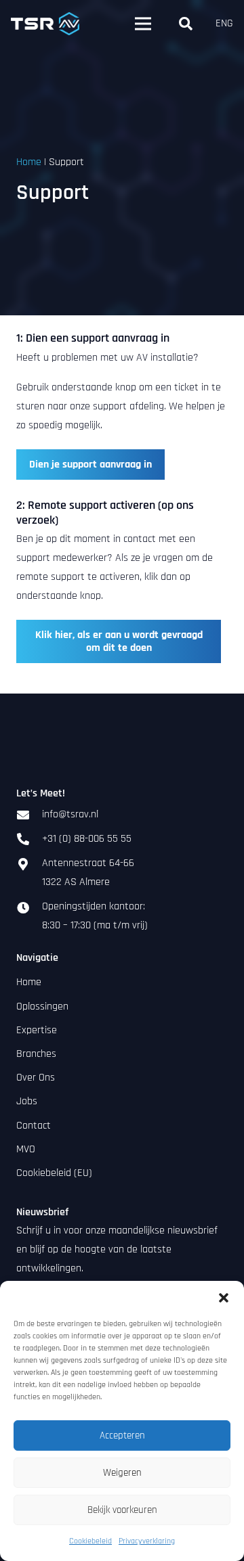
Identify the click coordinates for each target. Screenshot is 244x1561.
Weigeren (122, 1472)
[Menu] (143, 24)
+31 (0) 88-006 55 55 (86, 839)
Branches (36, 1054)
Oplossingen (42, 1006)
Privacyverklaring (147, 1541)
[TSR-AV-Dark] (45, 24)
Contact (33, 1125)
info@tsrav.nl (70, 814)
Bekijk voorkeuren (122, 1509)
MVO (25, 1149)
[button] (223, 1298)
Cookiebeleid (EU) (54, 1173)
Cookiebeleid (90, 1541)
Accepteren (122, 1435)
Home (28, 162)
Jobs (26, 1101)
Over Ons (35, 1077)
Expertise (36, 1030)
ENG (224, 23)
